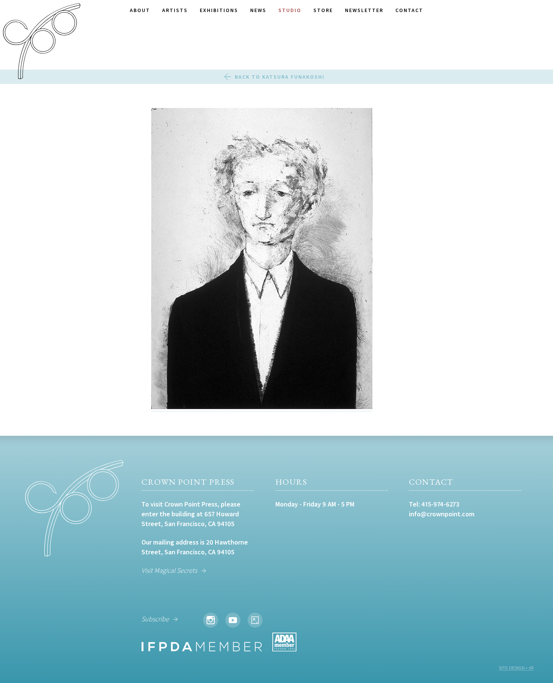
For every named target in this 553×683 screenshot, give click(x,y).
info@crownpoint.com (441, 514)
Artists (175, 10)
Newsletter (364, 10)
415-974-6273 (440, 504)
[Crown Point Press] (42, 42)
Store (323, 10)
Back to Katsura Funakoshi (280, 76)
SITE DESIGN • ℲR (516, 668)
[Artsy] (255, 620)
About (140, 10)
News (258, 10)
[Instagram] (210, 620)
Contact (409, 10)
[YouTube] (232, 620)
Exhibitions (219, 10)
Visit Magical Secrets (169, 570)
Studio (289, 10)
